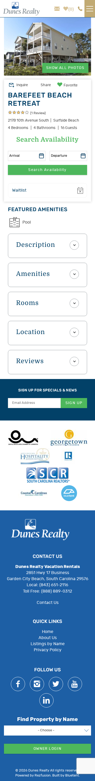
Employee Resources (47, 656)
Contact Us (48, 602)
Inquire (22, 85)
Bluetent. (72, 775)
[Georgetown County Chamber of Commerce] (69, 438)
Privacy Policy (47, 650)
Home (47, 632)
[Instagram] (37, 684)
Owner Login (47, 749)
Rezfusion (43, 775)
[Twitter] (56, 684)
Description (35, 245)
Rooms (27, 303)
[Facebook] (18, 684)
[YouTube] (75, 684)
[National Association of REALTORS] (68, 456)
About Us (48, 638)
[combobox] (47, 730)
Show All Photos (65, 68)
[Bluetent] (69, 493)
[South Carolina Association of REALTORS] (48, 475)
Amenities (33, 274)
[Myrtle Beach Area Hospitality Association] (35, 456)
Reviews (30, 361)
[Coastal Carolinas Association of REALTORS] (34, 493)
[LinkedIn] (46, 700)
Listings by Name (48, 644)
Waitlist (19, 190)
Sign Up (74, 403)
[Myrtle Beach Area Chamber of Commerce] (23, 438)
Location (30, 332)
